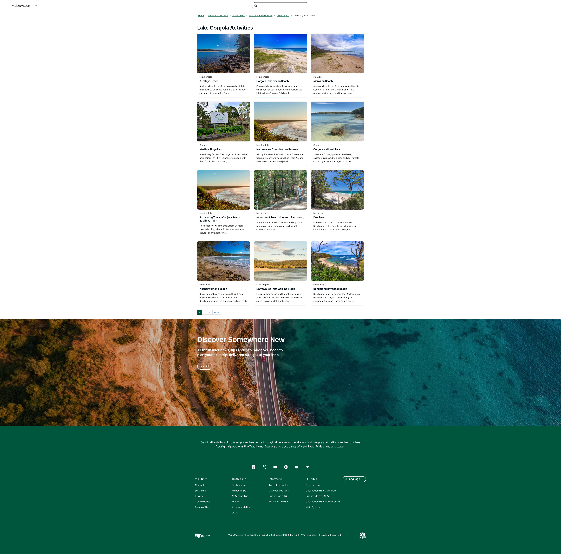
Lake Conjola (283, 16)
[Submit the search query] (255, 5)
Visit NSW (201, 479)
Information (276, 479)
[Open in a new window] (223, 53)
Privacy (199, 496)
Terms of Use (202, 507)
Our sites (311, 479)
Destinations (239, 485)
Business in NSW (278, 496)
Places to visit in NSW (218, 16)
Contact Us (201, 485)
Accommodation (241, 507)
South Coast (238, 16)
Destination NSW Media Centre (323, 502)
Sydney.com (313, 485)
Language (354, 479)
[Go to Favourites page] (553, 5)
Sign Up (204, 366)
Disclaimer (201, 491)
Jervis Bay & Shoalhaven (260, 16)
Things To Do (239, 491)
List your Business (279, 491)
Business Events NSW (317, 496)
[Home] (21, 6)
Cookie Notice (202, 502)
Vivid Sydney (313, 507)
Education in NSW (278, 502)
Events (235, 502)
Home (201, 16)
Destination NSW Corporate (321, 491)
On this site (239, 479)
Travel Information (279, 485)
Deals (235, 512)
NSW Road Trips (240, 496)
